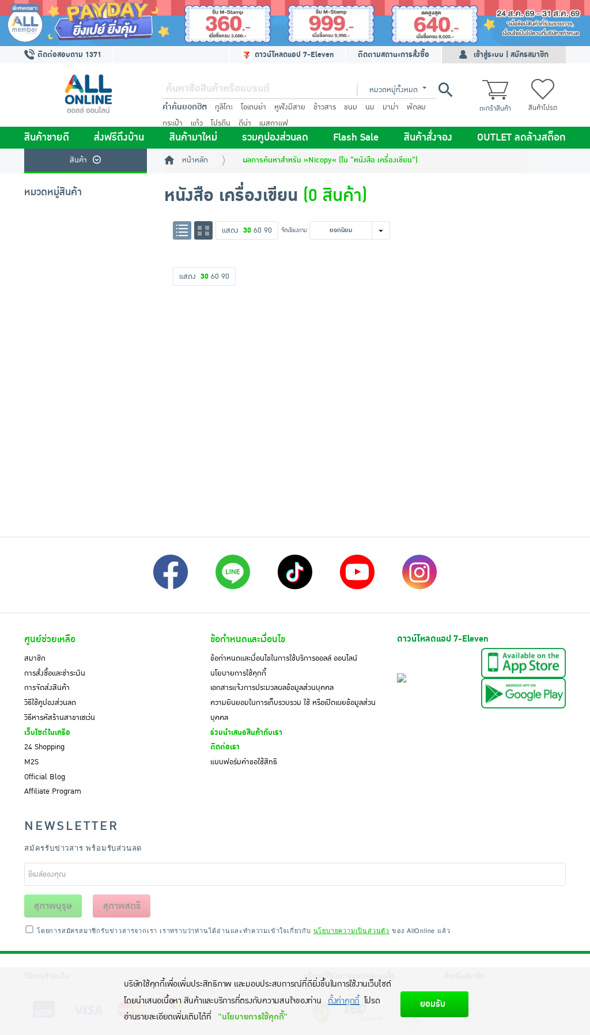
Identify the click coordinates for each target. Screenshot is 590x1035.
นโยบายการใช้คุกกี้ (238, 673)
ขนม (350, 107)
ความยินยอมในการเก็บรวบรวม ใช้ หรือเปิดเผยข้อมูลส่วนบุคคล (293, 710)
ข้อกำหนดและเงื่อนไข (247, 639)
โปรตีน (220, 123)
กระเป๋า (172, 123)
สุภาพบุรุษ (53, 906)
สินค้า (78, 160)
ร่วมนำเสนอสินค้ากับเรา (246, 732)
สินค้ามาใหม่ (193, 137)
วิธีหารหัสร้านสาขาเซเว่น (59, 717)
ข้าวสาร (324, 107)
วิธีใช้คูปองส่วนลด (50, 702)
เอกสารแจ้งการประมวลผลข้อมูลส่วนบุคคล (272, 687)
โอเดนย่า (253, 107)
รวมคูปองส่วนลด (275, 137)
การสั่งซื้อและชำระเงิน (54, 673)
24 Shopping (44, 747)
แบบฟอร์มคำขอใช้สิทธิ (243, 762)
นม (370, 107)
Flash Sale (356, 137)
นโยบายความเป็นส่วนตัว (351, 930)
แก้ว (197, 123)
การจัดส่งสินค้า (47, 687)
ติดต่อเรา (225, 747)
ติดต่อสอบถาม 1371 (68, 54)
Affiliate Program (52, 791)
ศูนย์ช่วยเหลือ (49, 639)
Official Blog (44, 777)
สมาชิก (35, 658)
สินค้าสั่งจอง (428, 137)
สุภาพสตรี (122, 906)
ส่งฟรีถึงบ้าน (119, 137)
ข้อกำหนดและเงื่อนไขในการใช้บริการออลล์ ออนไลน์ (283, 658)
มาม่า (391, 107)
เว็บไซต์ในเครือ (47, 732)
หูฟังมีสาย (289, 107)
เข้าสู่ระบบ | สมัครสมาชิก (511, 54)
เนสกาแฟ (273, 123)
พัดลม (416, 107)
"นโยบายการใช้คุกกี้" (253, 1017)
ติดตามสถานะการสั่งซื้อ (393, 54)
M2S (31, 762)
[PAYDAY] (295, 23)
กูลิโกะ (224, 107)
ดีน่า (245, 123)
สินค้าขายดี (46, 137)
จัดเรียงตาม (294, 230)
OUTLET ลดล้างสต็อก (521, 137)
